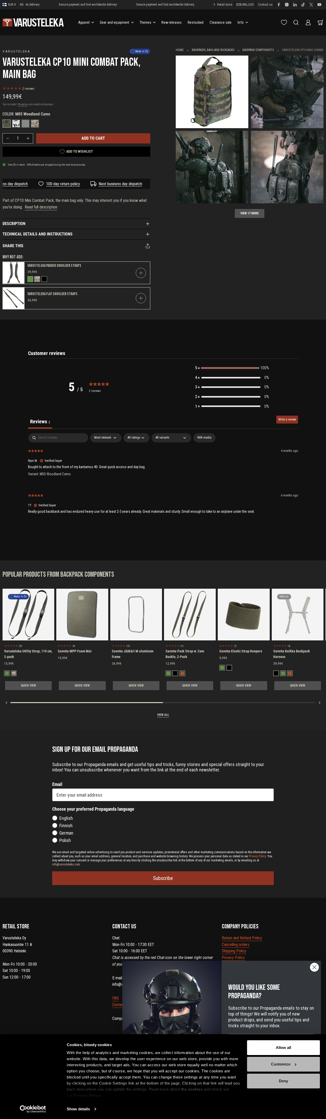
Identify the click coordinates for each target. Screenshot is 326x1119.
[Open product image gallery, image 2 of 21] (287, 92)
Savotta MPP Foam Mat (74, 651)
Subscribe (163, 878)
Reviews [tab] (40, 421)
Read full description (41, 207)
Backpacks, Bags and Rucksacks (213, 50)
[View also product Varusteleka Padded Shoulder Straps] (13, 273)
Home (180, 50)
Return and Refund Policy (242, 938)
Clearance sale (221, 22)
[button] (232, 368)
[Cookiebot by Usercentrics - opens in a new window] (33, 1109)
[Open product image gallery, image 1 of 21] (212, 92)
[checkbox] (204, 437)
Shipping (22, 104)
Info (241, 22)
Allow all (283, 1047)
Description (14, 223)
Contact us (265, 4)
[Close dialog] (314, 967)
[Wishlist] (284, 22)
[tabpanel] (163, 477)
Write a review (287, 419)
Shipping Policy (234, 951)
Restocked (195, 22)
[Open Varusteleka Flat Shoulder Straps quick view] (141, 298)
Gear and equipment (114, 22)
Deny (283, 1081)
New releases (171, 22)
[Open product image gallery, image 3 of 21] (212, 167)
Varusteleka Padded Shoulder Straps (54, 265)
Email (57, 784)
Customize (280, 1064)
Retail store (224, 4)
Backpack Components (258, 50)
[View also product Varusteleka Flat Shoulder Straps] (13, 298)
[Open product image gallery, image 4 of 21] (287, 167)
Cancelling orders (235, 944)
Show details (78, 1109)
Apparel (84, 22)
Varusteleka (17, 51)
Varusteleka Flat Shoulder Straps (52, 294)
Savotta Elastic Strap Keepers (240, 651)
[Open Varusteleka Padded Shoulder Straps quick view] (141, 273)
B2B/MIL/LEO (245, 4)
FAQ (115, 998)
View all (163, 715)
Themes (146, 22)
